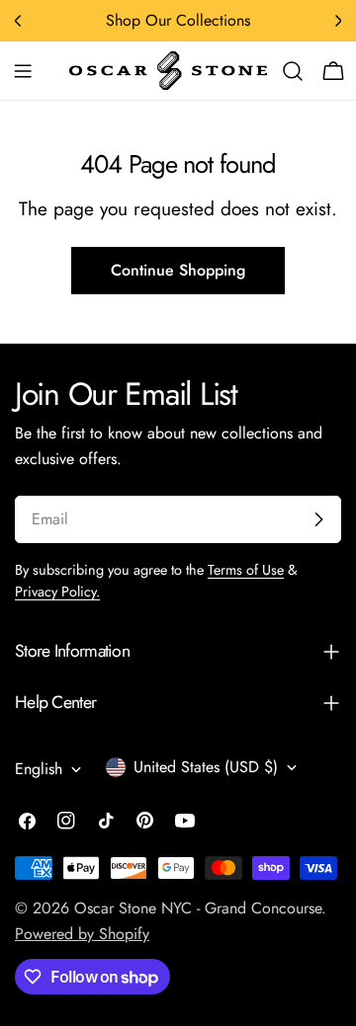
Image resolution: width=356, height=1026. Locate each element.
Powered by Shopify (82, 933)
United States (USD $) (206, 766)
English (38, 768)
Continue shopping (178, 270)
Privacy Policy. (57, 591)
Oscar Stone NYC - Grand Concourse (197, 908)
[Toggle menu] (23, 71)
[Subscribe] (318, 519)
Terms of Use (246, 570)
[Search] (292, 71)
